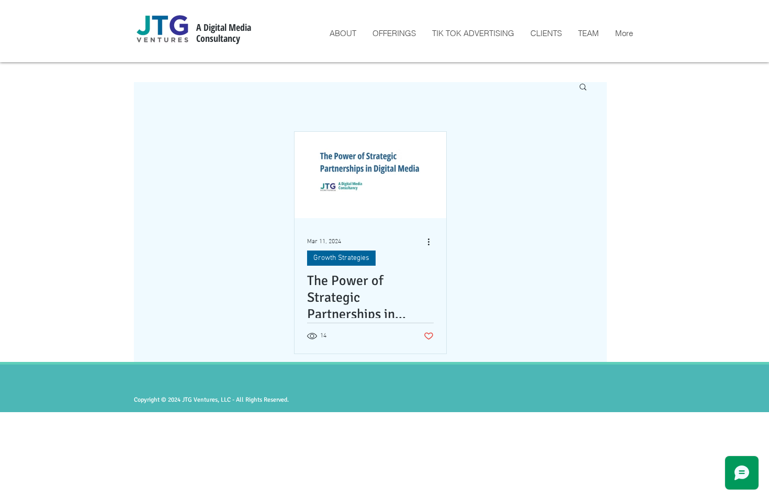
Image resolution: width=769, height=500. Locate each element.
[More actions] (432, 241)
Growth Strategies (341, 258)
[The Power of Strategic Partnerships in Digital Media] (370, 175)
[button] (583, 87)
